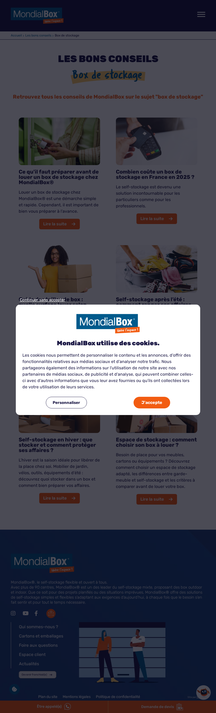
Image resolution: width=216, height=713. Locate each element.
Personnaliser (66, 402)
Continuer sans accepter (42, 300)
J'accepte (151, 402)
